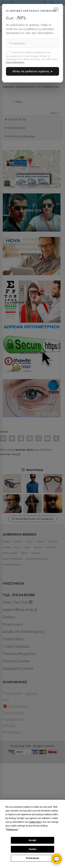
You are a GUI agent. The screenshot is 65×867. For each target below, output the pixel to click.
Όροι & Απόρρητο (15, 62)
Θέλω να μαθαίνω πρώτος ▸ (32, 71)
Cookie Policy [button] (35, 822)
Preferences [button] (12, 829)
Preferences (32, 858)
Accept (32, 840)
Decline (32, 849)
